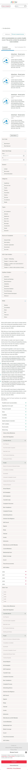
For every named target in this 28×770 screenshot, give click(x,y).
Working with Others (7, 458)
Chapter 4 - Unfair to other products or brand (14, 267)
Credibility (4, 414)
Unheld (5, 169)
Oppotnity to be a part (7, 405)
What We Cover (6, 451)
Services (6, 197)
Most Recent (7, 143)
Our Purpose (6, 444)
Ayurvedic (6, 218)
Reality (5, 202)
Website (6, 305)
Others (5, 317)
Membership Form (7, 552)
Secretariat (5, 473)
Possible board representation (9, 402)
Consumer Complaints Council (9, 477)
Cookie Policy (4, 756)
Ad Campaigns (6, 492)
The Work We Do (6, 28)
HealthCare (6, 183)
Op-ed (4, 560)
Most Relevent (7, 146)
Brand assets (5, 426)
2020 (3, 578)
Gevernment (7, 247)
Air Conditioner (7, 211)
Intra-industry (7, 242)
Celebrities (6, 283)
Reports (5, 526)
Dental (5, 228)
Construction (7, 225)
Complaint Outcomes (6, 48)
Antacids (6, 213)
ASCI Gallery (6, 567)
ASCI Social (6, 522)
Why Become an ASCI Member (10, 545)
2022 (3, 572)
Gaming (5, 190)
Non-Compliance (7, 507)
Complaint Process (7, 511)
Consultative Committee (8, 469)
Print (5, 312)
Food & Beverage (8, 291)
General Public (7, 240)
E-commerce (7, 199)
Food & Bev (6, 192)
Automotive (6, 276)
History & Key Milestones (9, 433)
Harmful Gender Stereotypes (10, 293)
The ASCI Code (6, 499)
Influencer (6, 295)
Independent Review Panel (9, 481)
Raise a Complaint (6, 6)
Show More (13, 135)
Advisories (5, 541)
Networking (5, 429)
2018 (3, 584)
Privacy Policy (14, 749)
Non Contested (20, 47)
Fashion (6, 195)
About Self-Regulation (8, 436)
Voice (3, 411)
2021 (3, 575)
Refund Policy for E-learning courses (13, 747)
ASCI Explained (6, 496)
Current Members (7, 548)
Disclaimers (6, 286)
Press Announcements (8, 563)
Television (6, 314)
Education (6, 230)
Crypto (5, 187)
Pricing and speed (6, 408)
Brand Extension (7, 281)
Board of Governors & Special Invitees (11, 466)
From (3, 153)
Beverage (6, 223)
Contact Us (13, 745)
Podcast (5, 533)
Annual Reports (6, 488)
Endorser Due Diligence (8, 518)
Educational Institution (8, 288)
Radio (5, 310)
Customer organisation (9, 244)
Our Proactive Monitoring (8, 455)
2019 (3, 581)
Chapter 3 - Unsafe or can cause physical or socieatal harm (13, 264)
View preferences (14, 765)
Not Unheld (6, 171)
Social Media (7, 307)
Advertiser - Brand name (18, 54)
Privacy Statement (17, 768)
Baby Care (6, 221)
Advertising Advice (7, 514)
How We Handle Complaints (9, 447)
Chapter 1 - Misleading (9, 258)
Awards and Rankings (8, 279)
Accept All (14, 761)
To (2, 157)
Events (4, 537)
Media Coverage (7, 556)
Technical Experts (7, 484)
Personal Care (7, 185)
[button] (26, 752)
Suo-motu (6, 249)
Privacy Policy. (12, 756)
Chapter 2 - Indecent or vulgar (10, 261)
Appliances (6, 216)
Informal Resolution (8, 173)
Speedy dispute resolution (8, 420)
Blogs (4, 530)
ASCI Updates (5, 423)
